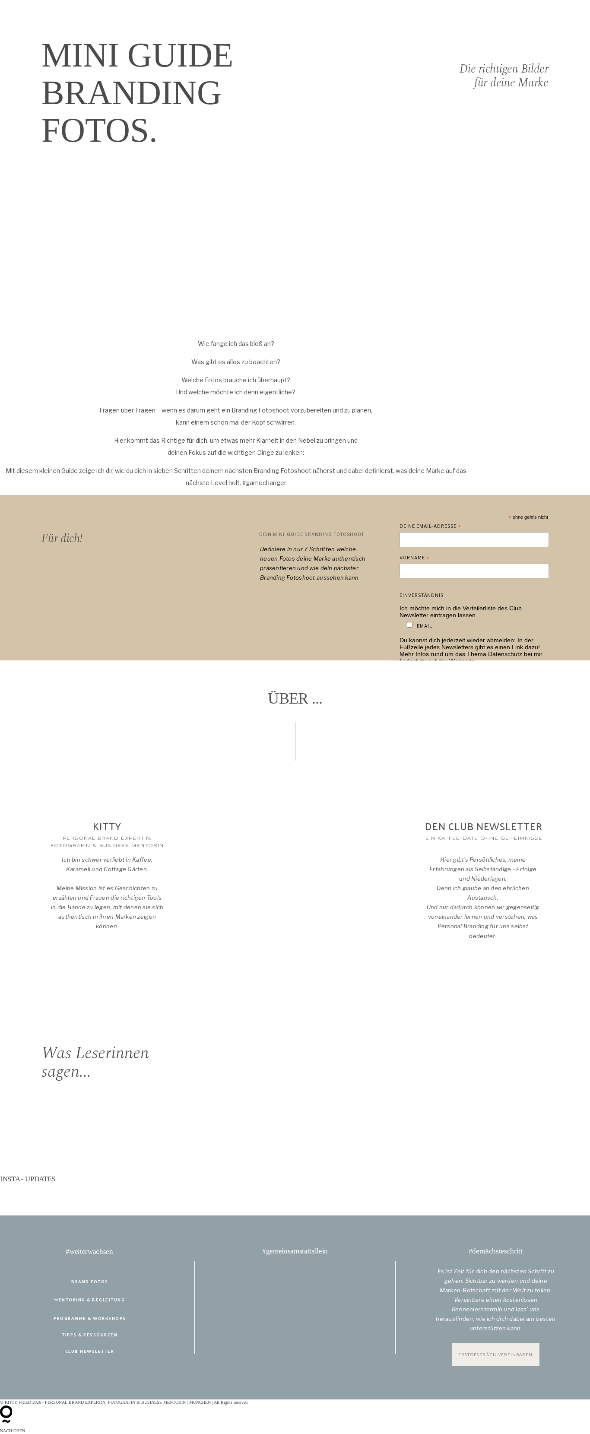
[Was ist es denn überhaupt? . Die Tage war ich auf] (529, 1192)
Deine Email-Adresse (430, 527)
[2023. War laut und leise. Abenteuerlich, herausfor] (412, 1192)
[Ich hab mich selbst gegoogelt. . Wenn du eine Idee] (294, 1192)
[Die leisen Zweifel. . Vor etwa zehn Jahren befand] (60, 1203)
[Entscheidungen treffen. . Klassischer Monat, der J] (177, 1192)
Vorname (414, 558)
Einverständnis (422, 595)
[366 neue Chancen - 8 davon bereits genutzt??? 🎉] (60, 1192)
